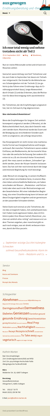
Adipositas (7, 58)
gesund (42, 313)
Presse (5, 278)
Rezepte (20, 331)
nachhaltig (14, 327)
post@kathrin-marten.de (17, 398)
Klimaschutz (12, 323)
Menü (5, 13)
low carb (19, 323)
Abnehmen (37, 55)
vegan (39, 335)
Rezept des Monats (10, 282)
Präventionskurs (40, 327)
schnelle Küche (38, 332)
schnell (29, 331)
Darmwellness (34, 308)
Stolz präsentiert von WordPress (15, 411)
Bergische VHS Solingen (9, 304)
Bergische (38, 300)
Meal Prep (33, 322)
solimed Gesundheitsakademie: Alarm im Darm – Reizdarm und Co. (26, 252)
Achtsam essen (23, 300)
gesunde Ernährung (15, 318)
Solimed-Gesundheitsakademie (12, 336)
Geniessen (21, 313)
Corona (26, 304)
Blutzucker (19, 304)
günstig (5, 323)
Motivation (7, 327)
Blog (26, 55)
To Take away (29, 335)
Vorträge (29, 340)
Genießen (34, 313)
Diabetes (8, 313)
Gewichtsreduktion (37, 318)
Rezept (12, 331)
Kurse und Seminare (10, 274)
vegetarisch (9, 340)
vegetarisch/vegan (22, 340)
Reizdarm (5, 332)
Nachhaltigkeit (26, 327)
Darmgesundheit (13, 308)
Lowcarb (24, 323)
